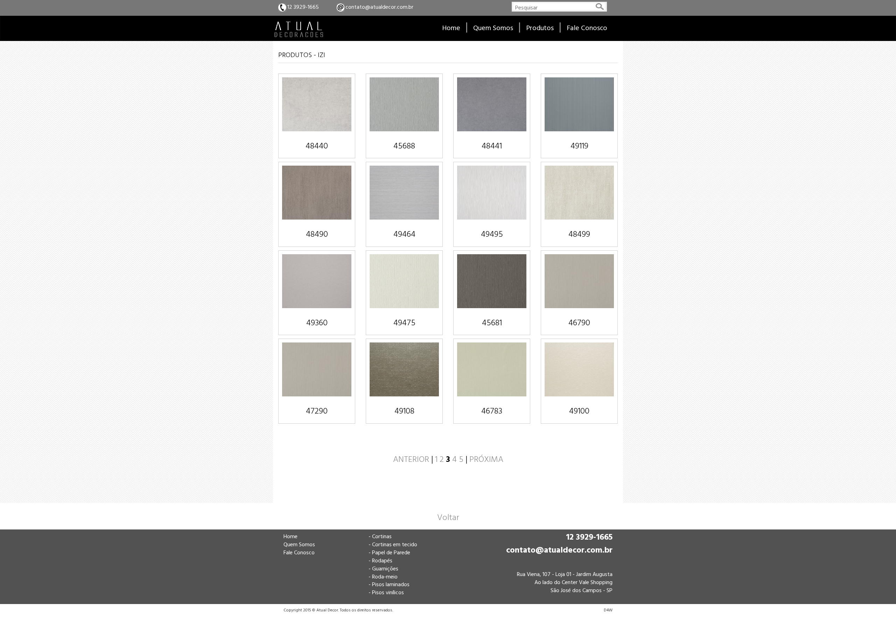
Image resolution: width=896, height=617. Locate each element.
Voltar (448, 518)
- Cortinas (380, 536)
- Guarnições (383, 569)
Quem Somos (299, 544)
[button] (540, 28)
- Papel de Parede (389, 552)
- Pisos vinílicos (386, 592)
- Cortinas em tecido (393, 544)
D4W (608, 610)
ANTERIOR (411, 459)
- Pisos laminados (389, 584)
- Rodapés (380, 561)
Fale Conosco (299, 552)
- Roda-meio (383, 577)
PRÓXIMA (486, 459)
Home (291, 536)
